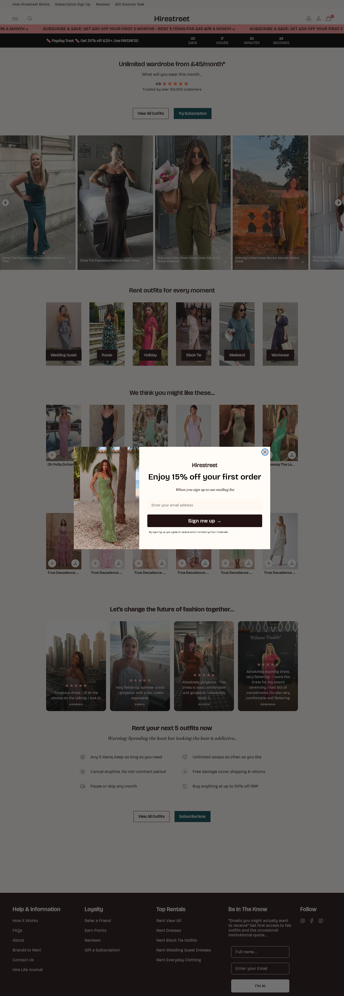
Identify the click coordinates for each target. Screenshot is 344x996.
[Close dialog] (265, 452)
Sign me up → (204, 521)
